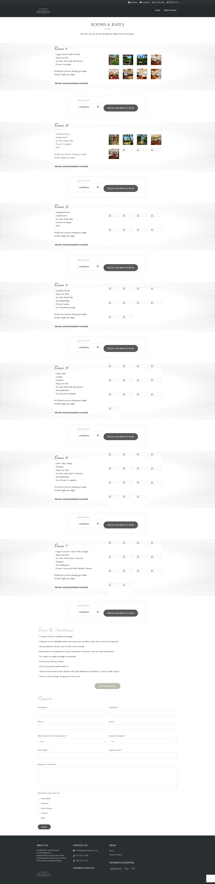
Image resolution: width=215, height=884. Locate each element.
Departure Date (115, 750)
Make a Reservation (107, 686)
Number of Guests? (117, 736)
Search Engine (46, 808)
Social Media (45, 798)
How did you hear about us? (49, 793)
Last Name (114, 707)
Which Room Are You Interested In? (52, 736)
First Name (43, 707)
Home (157, 10)
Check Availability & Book (120, 108)
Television (44, 803)
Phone (41, 721)
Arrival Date (43, 750)
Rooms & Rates (170, 10)
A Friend (44, 813)
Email (111, 721)
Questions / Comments (47, 764)
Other (42, 818)
